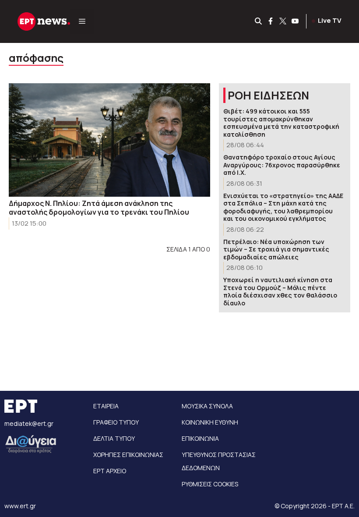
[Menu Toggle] (82, 21)
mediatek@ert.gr (28, 423)
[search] (259, 21)
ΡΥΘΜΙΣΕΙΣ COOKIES (210, 484)
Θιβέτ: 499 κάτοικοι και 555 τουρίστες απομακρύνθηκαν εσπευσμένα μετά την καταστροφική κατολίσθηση (281, 122)
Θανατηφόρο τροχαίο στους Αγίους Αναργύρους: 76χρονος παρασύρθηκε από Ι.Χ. (281, 165)
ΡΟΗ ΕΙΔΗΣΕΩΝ (268, 95)
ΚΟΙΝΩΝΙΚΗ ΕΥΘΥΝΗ (210, 422)
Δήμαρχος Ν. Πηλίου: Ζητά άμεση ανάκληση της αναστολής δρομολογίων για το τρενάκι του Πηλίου (99, 207)
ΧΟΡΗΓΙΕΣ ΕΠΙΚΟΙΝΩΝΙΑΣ (128, 454)
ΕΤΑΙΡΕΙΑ (106, 406)
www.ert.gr (20, 506)
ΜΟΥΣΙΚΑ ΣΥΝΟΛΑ (207, 406)
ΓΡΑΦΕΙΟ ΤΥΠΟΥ (116, 422)
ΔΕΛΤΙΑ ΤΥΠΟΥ (114, 438)
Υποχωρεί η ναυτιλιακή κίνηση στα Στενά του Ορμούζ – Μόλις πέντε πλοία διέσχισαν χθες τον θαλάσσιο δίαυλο (280, 291)
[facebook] (271, 21)
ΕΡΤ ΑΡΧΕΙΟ (109, 471)
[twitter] (283, 21)
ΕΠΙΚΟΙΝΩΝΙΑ (200, 438)
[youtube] (295, 21)
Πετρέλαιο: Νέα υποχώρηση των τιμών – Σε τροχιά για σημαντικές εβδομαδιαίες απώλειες (276, 249)
